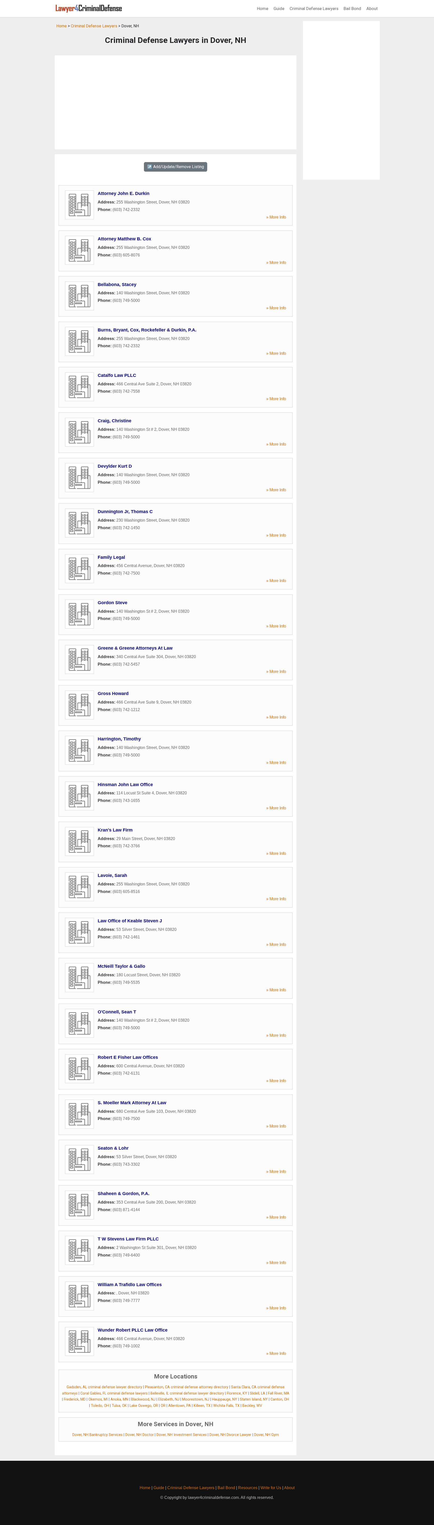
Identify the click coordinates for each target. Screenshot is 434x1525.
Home (262, 8)
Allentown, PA (179, 1406)
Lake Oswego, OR (144, 1406)
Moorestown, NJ (195, 1399)
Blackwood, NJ (143, 1399)
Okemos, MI (98, 1399)
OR (163, 1406)
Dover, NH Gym (266, 1435)
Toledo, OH (100, 1406)
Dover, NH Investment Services (181, 1435)
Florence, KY (237, 1393)
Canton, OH (279, 1399)
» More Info (276, 217)
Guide (279, 8)
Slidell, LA (257, 1393)
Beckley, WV (252, 1406)
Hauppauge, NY (224, 1399)
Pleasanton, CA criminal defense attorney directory (186, 1387)
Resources (247, 1488)
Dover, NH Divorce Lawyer (230, 1435)
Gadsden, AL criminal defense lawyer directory (104, 1387)
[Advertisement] (176, 102)
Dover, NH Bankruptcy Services (97, 1435)
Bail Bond (352, 8)
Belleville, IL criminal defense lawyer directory (187, 1393)
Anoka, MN (119, 1399)
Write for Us (270, 1488)
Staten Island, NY (254, 1399)
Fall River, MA (278, 1393)
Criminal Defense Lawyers (314, 8)
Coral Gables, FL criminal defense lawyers (114, 1393)
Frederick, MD (75, 1399)
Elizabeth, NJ (168, 1399)
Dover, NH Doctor (139, 1435)
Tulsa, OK (119, 1406)
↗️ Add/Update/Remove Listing (175, 166)
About (372, 8)
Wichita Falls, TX (226, 1406)
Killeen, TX (202, 1406)
